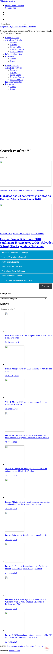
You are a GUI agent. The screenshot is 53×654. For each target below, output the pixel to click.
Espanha (13, 45)
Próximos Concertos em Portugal (15, 252)
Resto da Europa (17, 49)
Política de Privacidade (14, 5)
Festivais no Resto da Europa (13, 271)
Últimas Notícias (12, 38)
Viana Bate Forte (37, 190)
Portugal (13, 42)
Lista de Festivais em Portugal (14, 257)
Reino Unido (15, 47)
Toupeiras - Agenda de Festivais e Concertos (18, 26)
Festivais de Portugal (21, 190)
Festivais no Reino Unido (12, 266)
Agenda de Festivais (13, 40)
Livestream (9, 56)
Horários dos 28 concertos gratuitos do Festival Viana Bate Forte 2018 (25, 197)
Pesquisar (45, 286)
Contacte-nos (10, 8)
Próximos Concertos (13, 54)
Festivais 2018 (6, 190)
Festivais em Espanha (10, 262)
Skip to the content (7, 1)
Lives (12, 61)
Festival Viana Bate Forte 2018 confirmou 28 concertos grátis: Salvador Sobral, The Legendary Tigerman (26, 242)
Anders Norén (14, 651)
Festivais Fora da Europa (12, 275)
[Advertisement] (26, 119)
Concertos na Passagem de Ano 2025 (17, 280)
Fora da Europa (16, 52)
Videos (13, 59)
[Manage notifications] (47, 648)
